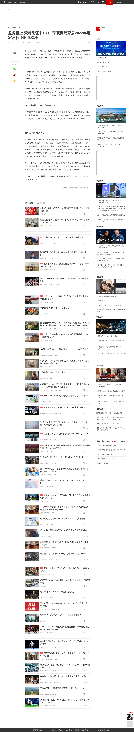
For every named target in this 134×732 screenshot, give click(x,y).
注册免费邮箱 (117, 2)
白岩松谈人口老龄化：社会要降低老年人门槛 (111, 450)
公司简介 (54, 730)
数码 (108, 441)
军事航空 (122, 441)
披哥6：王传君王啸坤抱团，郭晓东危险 (109, 305)
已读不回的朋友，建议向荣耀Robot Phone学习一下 (66, 434)
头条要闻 (99, 106)
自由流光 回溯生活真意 (104, 71)
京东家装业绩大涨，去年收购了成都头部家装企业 (61, 237)
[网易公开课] (85, 2)
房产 (103, 441)
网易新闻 (104, 27)
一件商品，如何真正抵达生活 (53, 372)
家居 (98, 39)
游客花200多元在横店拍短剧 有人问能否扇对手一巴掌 (63, 553)
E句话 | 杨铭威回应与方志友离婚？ (108, 296)
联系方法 (59, 730)
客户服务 (71, 730)
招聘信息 (65, 730)
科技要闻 (99, 317)
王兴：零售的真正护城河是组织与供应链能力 (111, 215)
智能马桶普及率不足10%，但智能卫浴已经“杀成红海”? (64, 349)
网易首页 (10, 2)
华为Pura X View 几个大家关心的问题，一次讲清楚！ (67, 396)
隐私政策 (77, 730)
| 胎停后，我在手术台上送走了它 (109, 413)
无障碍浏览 (22, 2)
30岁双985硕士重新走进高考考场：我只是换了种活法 (63, 688)
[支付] (98, 2)
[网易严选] (92, 2)
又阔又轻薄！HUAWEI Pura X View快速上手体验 (65, 407)
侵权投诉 (106, 730)
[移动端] (79, 2)
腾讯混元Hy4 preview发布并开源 (107, 336)
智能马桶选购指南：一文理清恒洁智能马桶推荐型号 (62, 518)
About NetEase (46, 730)
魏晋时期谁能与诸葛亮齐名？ (106, 458)
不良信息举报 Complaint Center (89, 730)
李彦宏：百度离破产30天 (105, 463)
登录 (109, 2)
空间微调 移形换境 (103, 67)
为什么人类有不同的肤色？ (105, 454)
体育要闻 (99, 227)
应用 (15, 2)
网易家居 (16, 27)
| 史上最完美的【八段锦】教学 (108, 423)
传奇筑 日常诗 (101, 58)
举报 (89, 42)
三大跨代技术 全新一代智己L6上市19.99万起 (111, 391)
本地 (98, 441)
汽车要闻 (99, 365)
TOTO (46, 58)
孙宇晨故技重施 (102, 301)
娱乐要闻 (99, 277)
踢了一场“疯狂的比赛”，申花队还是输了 (57, 592)
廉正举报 (100, 730)
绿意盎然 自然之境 (103, 62)
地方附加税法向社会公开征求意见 (54, 308)
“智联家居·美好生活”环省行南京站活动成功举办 (60, 615)
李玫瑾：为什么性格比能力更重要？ (108, 445)
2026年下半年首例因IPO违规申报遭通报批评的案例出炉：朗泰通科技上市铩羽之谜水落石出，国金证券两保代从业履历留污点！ (111, 208)
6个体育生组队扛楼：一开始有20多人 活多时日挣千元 (63, 457)
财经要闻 (99, 181)
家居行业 (28, 54)
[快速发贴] (14, 53)
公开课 (114, 441)
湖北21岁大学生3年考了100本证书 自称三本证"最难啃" (64, 530)
